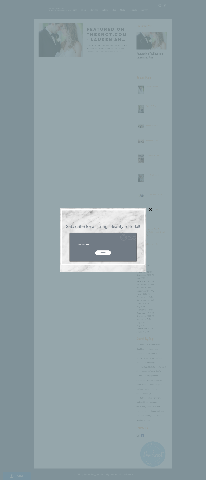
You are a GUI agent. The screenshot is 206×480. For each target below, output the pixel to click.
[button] (150, 209)
